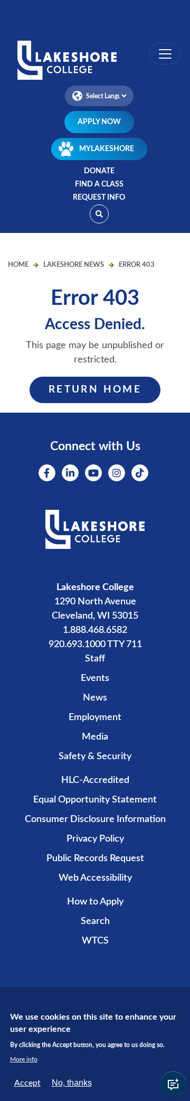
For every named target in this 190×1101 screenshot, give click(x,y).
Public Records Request (95, 858)
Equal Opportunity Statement (95, 800)
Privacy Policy (95, 839)
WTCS (95, 941)
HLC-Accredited (95, 780)
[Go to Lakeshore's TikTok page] (139, 472)
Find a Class (99, 184)
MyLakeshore (106, 149)
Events (95, 678)
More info (23, 1059)
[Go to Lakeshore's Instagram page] (116, 472)
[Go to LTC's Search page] (99, 213)
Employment (95, 717)
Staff (95, 659)
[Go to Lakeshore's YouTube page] (93, 472)
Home (18, 265)
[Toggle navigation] (164, 53)
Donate (99, 171)
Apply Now (99, 122)
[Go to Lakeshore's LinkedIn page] (70, 472)
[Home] (95, 61)
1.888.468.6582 (95, 630)
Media (95, 737)
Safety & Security (95, 756)
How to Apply (95, 902)
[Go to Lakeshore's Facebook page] (47, 472)
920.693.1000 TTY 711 (95, 644)
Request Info (99, 197)
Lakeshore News (73, 265)
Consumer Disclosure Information (95, 819)
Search (95, 921)
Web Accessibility (95, 878)
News (95, 698)
